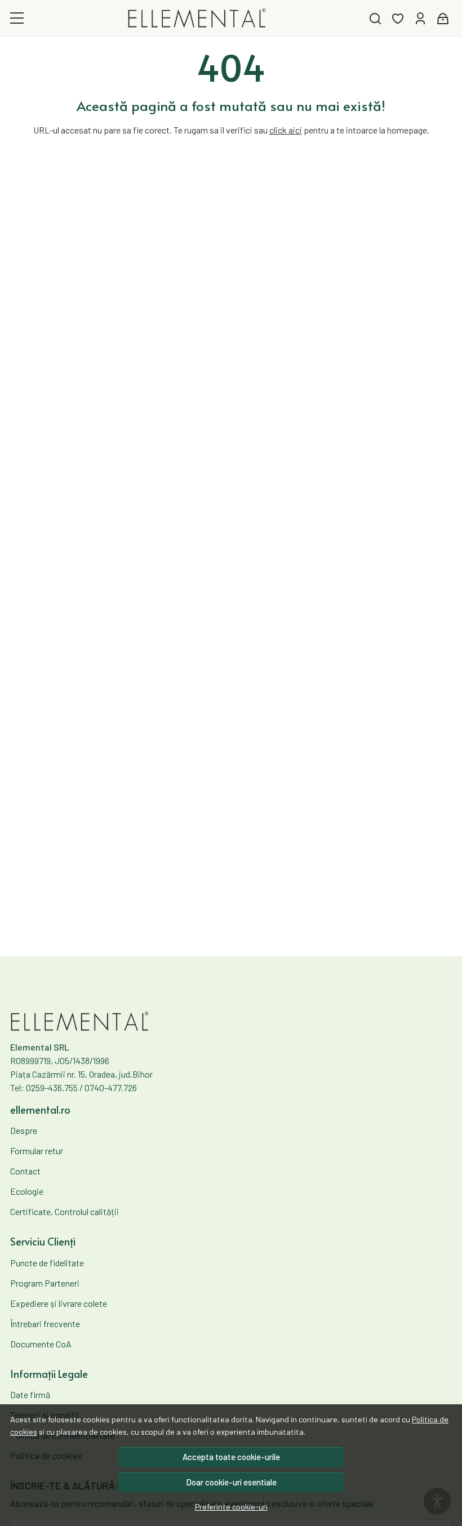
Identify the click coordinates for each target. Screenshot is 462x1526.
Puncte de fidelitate (47, 1262)
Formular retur (36, 1150)
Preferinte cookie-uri (231, 1506)
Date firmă (30, 1394)
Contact (25, 1170)
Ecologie (26, 1191)
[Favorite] (398, 18)
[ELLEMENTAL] (197, 17)
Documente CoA (41, 1343)
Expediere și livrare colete (58, 1303)
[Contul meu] (420, 18)
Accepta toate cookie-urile (231, 1457)
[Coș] (443, 18)
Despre (23, 1130)
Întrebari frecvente (45, 1323)
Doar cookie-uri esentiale (231, 1482)
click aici (285, 129)
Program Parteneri (44, 1283)
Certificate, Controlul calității (64, 1211)
